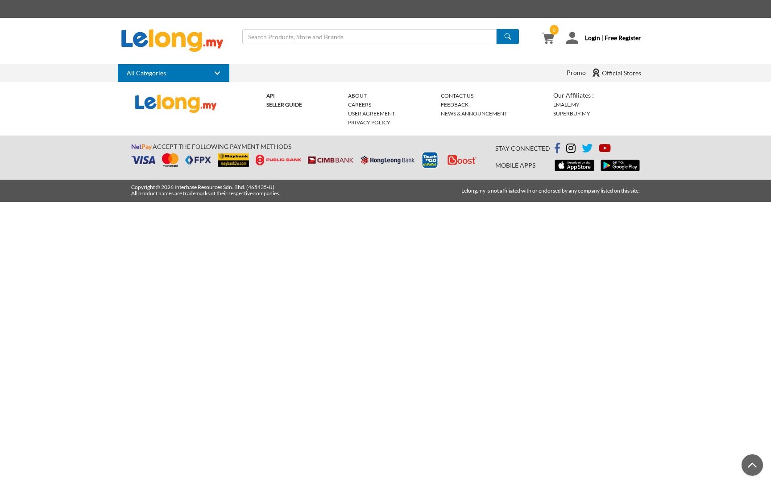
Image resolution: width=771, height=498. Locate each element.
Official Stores (621, 73)
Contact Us (457, 95)
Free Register (623, 37)
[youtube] (605, 149)
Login (592, 37)
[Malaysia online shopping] (176, 41)
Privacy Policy (369, 122)
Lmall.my (566, 104)
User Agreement (371, 113)
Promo (576, 72)
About (357, 95)
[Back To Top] (752, 465)
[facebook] (557, 148)
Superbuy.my (571, 113)
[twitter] (587, 149)
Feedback (454, 104)
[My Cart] (548, 39)
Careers (359, 104)
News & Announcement (474, 113)
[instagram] (571, 149)
